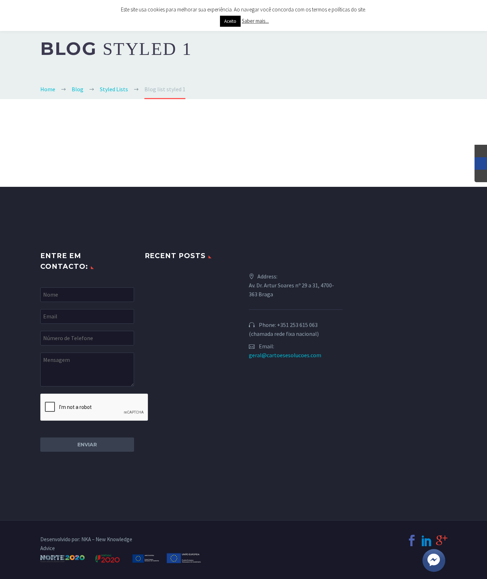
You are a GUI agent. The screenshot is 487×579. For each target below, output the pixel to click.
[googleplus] (441, 540)
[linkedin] (426, 540)
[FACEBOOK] (481, 163)
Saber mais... (255, 20)
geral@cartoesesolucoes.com (285, 355)
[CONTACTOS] (481, 176)
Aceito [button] (230, 21)
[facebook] (411, 540)
